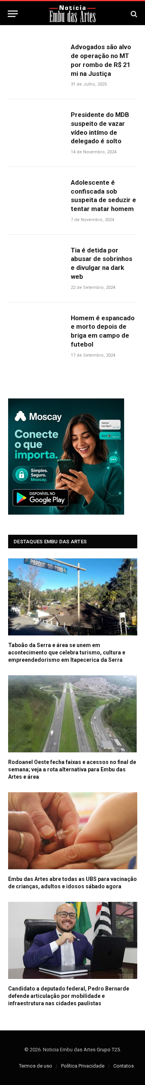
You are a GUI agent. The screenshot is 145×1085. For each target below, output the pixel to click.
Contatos (123, 1066)
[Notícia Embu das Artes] (72, 13)
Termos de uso (35, 1066)
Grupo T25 (108, 1049)
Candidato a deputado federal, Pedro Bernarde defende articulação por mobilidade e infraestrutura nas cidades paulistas (68, 995)
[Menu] (13, 13)
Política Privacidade (82, 1066)
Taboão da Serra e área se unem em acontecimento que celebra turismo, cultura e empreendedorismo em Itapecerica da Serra (66, 652)
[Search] (133, 13)
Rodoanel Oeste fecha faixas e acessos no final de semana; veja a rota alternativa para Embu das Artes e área (72, 769)
